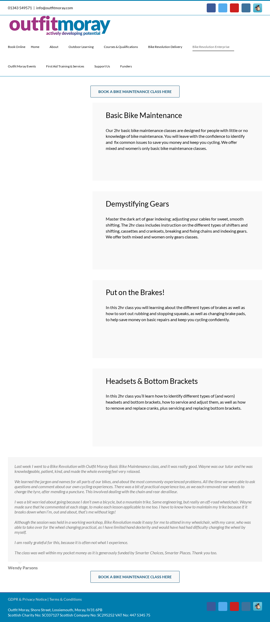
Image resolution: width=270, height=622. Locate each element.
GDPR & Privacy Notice (27, 599)
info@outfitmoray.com (54, 8)
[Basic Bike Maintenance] (54, 104)
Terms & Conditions (65, 599)
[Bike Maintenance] (54, 193)
